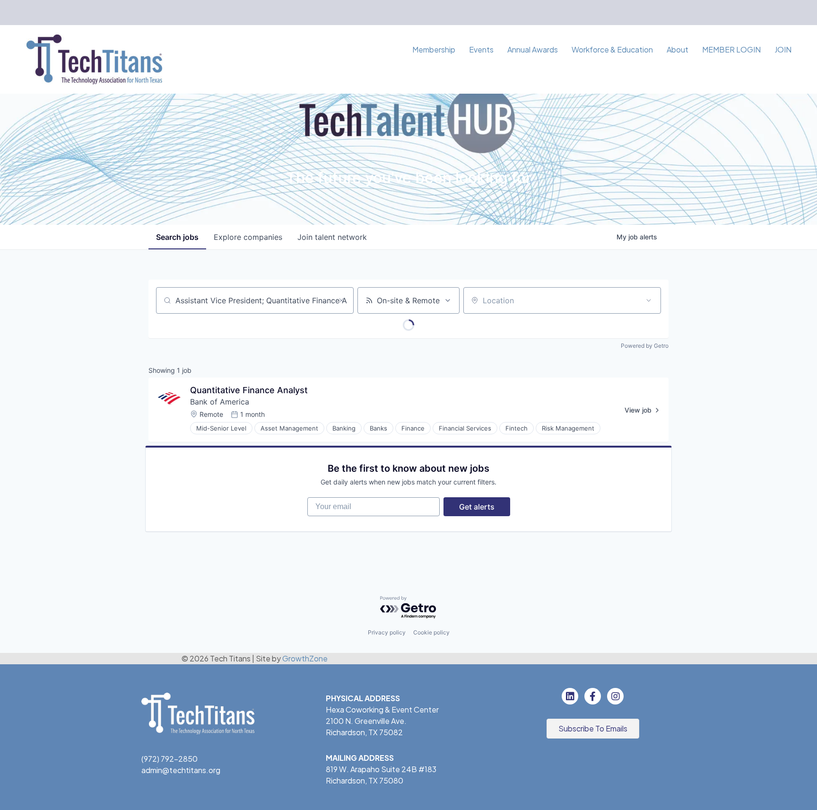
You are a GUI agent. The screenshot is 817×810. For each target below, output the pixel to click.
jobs (177, 237)
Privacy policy (387, 632)
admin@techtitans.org (180, 770)
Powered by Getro (645, 345)
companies (248, 237)
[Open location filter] (648, 300)
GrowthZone (305, 658)
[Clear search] (341, 300)
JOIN (782, 49)
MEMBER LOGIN (731, 49)
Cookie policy (431, 632)
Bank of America (219, 401)
